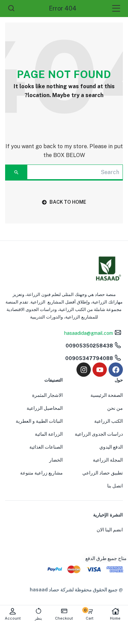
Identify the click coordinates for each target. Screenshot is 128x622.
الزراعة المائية (49, 434)
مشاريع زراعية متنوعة (41, 473)
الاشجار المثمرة (47, 395)
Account (13, 618)
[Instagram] (83, 369)
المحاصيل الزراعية (45, 408)
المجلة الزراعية (108, 460)
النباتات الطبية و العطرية (39, 421)
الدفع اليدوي (111, 447)
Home (115, 618)
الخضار (56, 460)
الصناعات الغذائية (46, 447)
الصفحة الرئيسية (106, 395)
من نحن (115, 408)
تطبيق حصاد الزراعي (102, 473)
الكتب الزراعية (108, 421)
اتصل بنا (115, 485)
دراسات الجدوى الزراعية (99, 434)
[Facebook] (116, 369)
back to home (67, 202)
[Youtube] (100, 369)
